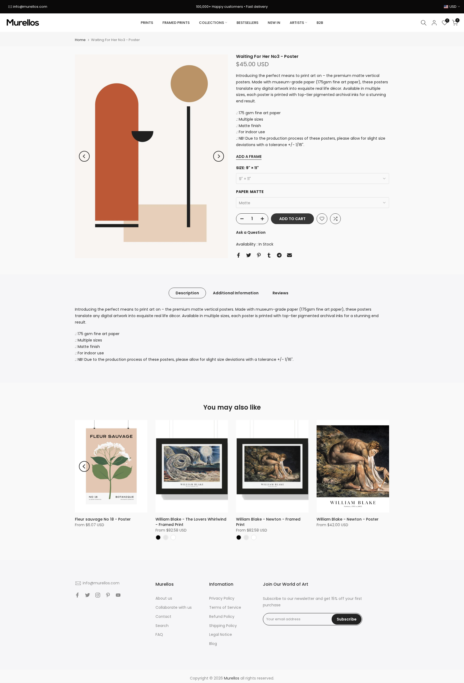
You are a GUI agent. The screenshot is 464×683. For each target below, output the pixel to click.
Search (162, 625)
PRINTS (147, 22)
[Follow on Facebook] (77, 595)
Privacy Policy (221, 598)
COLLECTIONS (211, 22)
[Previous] (84, 156)
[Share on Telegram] (279, 255)
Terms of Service (225, 607)
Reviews (280, 293)
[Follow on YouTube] (118, 595)
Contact (163, 616)
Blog (213, 643)
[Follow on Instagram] (97, 595)
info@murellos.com (30, 6)
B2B (320, 22)
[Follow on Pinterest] (108, 595)
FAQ (159, 634)
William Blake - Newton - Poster (348, 519)
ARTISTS (297, 22)
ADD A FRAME (249, 156)
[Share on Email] (289, 255)
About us (163, 598)
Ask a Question (251, 232)
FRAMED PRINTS (176, 22)
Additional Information (236, 293)
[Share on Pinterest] (258, 255)
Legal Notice (220, 634)
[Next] (218, 156)
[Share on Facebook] (238, 255)
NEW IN (274, 22)
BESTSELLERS (247, 22)
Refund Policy (221, 616)
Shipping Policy (223, 625)
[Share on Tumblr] (269, 255)
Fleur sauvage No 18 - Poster (103, 519)
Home (80, 39)
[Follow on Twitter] (87, 595)
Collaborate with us (173, 607)
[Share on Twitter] (248, 255)
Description (187, 293)
